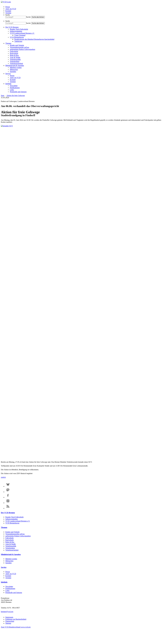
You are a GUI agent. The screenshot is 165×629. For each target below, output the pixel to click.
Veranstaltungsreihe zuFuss (19, 47)
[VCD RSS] (7, 508)
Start (2, 95)
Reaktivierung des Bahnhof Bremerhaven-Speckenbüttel (34, 39)
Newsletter (14, 86)
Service (8, 74)
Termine (8, 13)
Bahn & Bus (14, 55)
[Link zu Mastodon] (7, 492)
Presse (7, 7)
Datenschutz (9, 621)
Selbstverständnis (16, 31)
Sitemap (8, 623)
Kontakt (8, 11)
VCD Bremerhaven (17, 37)
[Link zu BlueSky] (7, 486)
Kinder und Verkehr (17, 45)
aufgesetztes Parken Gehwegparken (22, 49)
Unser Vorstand (19, 35)
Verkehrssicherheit (16, 63)
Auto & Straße (15, 57)
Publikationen (15, 88)
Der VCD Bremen (12, 27)
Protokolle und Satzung (18, 92)
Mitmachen (14, 69)
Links (12, 90)
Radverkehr (14, 53)
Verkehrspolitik (15, 59)
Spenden (13, 71)
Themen (8, 43)
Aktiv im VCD (10, 9)
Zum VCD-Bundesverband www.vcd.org (16, 627)
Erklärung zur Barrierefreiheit (15, 619)
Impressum (9, 617)
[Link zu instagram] (7, 503)
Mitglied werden (16, 67)
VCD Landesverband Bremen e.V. (22, 33)
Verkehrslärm (14, 61)
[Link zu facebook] (7, 497)
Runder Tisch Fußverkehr (19, 29)
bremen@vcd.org (7, 612)
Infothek (8, 84)
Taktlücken (18, 41)
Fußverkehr (14, 51)
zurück (3, 477)
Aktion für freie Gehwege (16, 95)
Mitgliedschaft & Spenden (14, 65)
